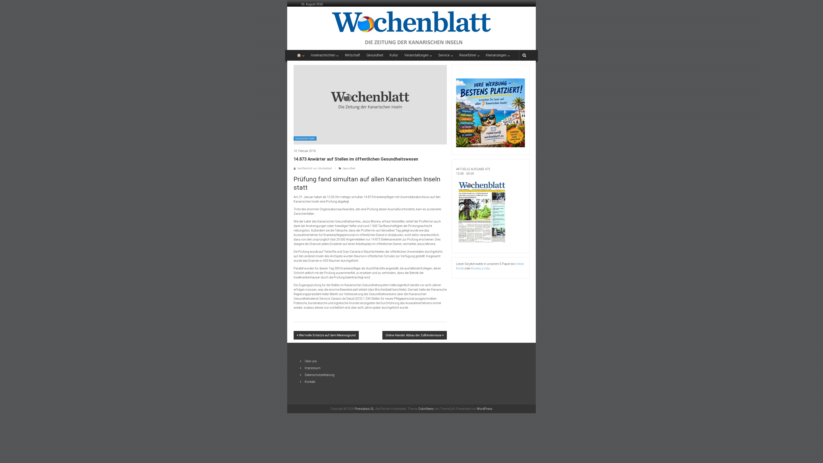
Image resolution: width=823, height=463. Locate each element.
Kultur (394, 55)
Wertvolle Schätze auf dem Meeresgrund (327, 335)
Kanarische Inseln (305, 138)
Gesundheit (374, 55)
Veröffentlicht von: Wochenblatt (315, 168)
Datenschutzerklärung (319, 375)
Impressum (312, 368)
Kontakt (310, 381)
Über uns (311, 361)
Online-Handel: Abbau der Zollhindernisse (414, 335)
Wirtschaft (352, 55)
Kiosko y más (480, 268)
